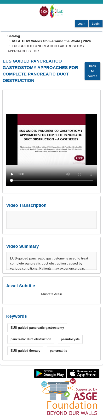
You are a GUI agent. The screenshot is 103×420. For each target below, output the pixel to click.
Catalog (13, 36)
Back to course (92, 71)
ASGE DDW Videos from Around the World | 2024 (51, 41)
